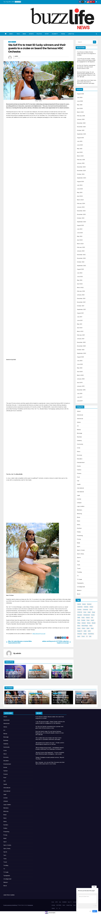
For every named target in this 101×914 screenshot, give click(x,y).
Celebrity (55, 33)
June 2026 (80, 101)
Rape (92, 628)
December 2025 (81, 123)
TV (78, 575)
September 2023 (81, 221)
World (78, 594)
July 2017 (79, 397)
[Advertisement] (38, 130)
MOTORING (58, 905)
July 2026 (79, 97)
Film (92, 617)
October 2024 (80, 174)
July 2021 (79, 316)
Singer (85, 633)
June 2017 (80, 400)
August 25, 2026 (11, 699)
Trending (79, 572)
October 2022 (80, 262)
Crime (78, 448)
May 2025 (79, 148)
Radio (88, 628)
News (11, 33)
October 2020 (80, 349)
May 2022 (79, 280)
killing (79, 623)
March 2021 (80, 331)
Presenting (80, 535)
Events (79, 466)
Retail (78, 543)
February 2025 (81, 159)
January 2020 (81, 379)
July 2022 (79, 273)
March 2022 (80, 287)
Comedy (79, 609)
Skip (90, 911)
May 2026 (79, 104)
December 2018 (81, 390)
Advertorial (80, 415)
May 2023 (79, 236)
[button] (96, 34)
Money (88, 623)
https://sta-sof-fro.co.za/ (38, 633)
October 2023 (80, 218)
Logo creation (80, 506)
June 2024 (80, 189)
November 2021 (81, 302)
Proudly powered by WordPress (10, 905)
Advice (79, 422)
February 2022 (81, 291)
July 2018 (79, 393)
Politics (39, 33)
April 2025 (80, 152)
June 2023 (80, 232)
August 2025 (80, 137)
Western (79, 590)
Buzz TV (70, 902)
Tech (18, 33)
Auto (60, 902)
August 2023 (80, 225)
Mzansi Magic (85, 625)
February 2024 (81, 203)
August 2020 (80, 357)
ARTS (56, 902)
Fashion (79, 469)
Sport (47, 33)
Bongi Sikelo (42, 676)
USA (90, 636)
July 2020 (79, 360)
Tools (78, 564)
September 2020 (81, 353)
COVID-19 (80, 612)
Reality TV (80, 631)
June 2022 (80, 276)
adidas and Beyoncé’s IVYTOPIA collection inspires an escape (55, 642)
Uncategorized (81, 586)
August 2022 (80, 269)
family (83, 617)
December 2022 (81, 254)
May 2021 (79, 324)
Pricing (79, 539)
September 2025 (81, 134)
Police (79, 628)
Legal (78, 495)
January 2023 (80, 251)
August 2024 (80, 181)
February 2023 (81, 247)
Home (53, 902)
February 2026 (81, 115)
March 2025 (80, 156)
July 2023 (79, 229)
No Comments (16, 702)
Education (79, 458)
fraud (88, 620)
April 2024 (80, 196)
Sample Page (69, 905)
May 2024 (79, 192)
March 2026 (80, 112)
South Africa (91, 633)
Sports (31, 33)
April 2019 (79, 382)
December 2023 (81, 210)
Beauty (79, 429)
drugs (93, 612)
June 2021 (80, 320)
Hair (9, 41)
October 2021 (80, 305)
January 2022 (80, 294)
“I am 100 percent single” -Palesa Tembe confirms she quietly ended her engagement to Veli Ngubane (86, 60)
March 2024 (80, 199)
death (89, 612)
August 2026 (80, 93)
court (91, 609)
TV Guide (79, 579)
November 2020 (81, 346)
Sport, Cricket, (81, 550)
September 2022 (81, 265)
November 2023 (81, 214)
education (80, 614)
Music (78, 517)
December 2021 (81, 298)
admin (16, 56)
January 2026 (81, 119)
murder (93, 623)
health (92, 620)
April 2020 (80, 371)
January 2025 (80, 163)
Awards (79, 604)
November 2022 (81, 258)
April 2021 (79, 327)
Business (55, 670)
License (79, 499)
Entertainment (81, 462)
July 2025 (79, 141)
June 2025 (80, 145)
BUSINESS (64, 902)
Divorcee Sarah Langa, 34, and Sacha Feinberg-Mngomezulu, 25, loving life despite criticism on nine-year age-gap (50, 733)
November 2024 (81, 170)
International (33, 670)
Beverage (79, 433)
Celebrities (80, 606)
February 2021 (81, 335)
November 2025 (81, 126)
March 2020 (80, 375)
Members (79, 510)
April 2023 (80, 240)
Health (79, 484)
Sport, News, (80, 554)
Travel (78, 568)
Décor (78, 451)
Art (78, 426)
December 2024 (81, 167)
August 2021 (80, 313)
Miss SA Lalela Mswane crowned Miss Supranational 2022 (20, 642)
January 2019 (80, 386)
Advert (79, 411)
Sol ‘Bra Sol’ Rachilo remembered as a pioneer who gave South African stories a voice (86, 67)
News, (78, 524)
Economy (79, 455)
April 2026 (80, 108)
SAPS (89, 631)
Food (7, 670)
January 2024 (81, 207)
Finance (79, 473)
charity (91, 606)
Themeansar (30, 905)
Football (83, 620)
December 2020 (81, 342)
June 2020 (80, 364)
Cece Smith (18, 676)
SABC (85, 631)
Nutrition (79, 528)
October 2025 (80, 130)
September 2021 (81, 309)
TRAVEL (63, 33)
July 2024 (79, 185)
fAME (79, 617)
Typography (80, 583)
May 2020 (79, 368)
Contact (74, 902)
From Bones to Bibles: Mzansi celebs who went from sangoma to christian (86, 53)
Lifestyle (71, 33)
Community (80, 444)
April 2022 (80, 284)
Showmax (80, 633)
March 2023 (80, 243)
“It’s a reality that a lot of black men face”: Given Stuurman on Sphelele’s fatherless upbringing (86, 82)
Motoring (79, 513)
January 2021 (80, 338)
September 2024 (81, 178)
